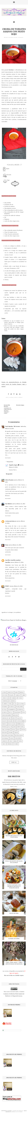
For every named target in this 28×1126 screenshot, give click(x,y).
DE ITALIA (4, 709)
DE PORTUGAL (20, 709)
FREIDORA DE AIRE (6, 718)
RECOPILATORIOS (19, 735)
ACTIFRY (4, 692)
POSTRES (11, 732)
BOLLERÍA (11, 695)
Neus (6, 545)
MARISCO (4, 723)
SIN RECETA (5, 741)
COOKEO (20, 698)
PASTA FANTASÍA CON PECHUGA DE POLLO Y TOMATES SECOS (14, 886)
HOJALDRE (10, 721)
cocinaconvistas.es (10, 521)
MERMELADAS (20, 723)
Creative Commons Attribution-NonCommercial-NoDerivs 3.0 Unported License (14, 994)
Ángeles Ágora (13, 465)
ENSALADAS (15, 715)
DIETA (7, 397)
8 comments (20, 37)
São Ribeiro (8, 503)
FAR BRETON (14, 776)
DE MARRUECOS (12, 709)
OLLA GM (10, 726)
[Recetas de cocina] (7, 1024)
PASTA (18, 729)
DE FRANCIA (5, 706)
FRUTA (13, 718)
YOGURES (16, 744)
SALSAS (11, 738)
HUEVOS (16, 721)
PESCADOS (4, 732)
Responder (9, 474)
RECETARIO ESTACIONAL (7, 735)
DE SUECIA (4, 712)
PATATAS (23, 729)
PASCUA (13, 729)
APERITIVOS (10, 692)
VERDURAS (9, 744)
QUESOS (16, 732)
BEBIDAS (22, 692)
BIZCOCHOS (5, 695)
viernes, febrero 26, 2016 (16, 586)
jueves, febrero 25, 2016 (18, 503)
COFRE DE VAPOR (6, 698)
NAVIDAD (11, 397)
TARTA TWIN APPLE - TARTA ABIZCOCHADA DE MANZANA (14, 963)
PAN (14, 726)
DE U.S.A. (11, 712)
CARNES (23, 695)
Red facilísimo (5, 738)
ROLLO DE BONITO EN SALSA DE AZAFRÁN (14, 861)
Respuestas (10, 461)
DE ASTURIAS (21, 703)
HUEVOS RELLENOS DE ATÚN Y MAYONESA (14, 836)
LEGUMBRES (22, 721)
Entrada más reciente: (8, 409)
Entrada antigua (20, 405)
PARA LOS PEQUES (6, 729)
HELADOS (4, 721)
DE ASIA (15, 703)
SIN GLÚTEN (18, 738)
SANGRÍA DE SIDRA (14, 938)
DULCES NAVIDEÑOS (6, 715)
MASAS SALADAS (12, 723)
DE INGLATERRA (19, 706)
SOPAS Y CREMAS (18, 397)
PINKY (7, 586)
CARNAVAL (17, 695)
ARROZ (16, 692)
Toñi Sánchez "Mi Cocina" (12, 426)
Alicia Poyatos (9, 480)
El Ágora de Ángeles (17, 1110)
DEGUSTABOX (17, 712)
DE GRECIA (11, 706)
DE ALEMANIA (12, 700)
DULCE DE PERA (14, 913)
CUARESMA (4, 700)
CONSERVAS (14, 698)
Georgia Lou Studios (16, 1111)
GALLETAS (19, 718)
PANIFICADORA (20, 726)
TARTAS (20, 741)
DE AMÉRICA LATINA (6, 703)
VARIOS (4, 744)
